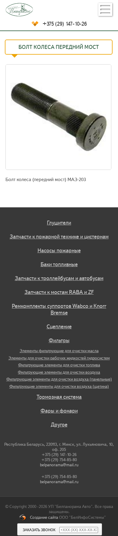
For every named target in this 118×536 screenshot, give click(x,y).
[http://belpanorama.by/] (59, 9)
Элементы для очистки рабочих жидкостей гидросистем (59, 358)
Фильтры (59, 340)
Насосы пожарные (59, 250)
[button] (105, 9)
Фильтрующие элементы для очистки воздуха (59, 372)
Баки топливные (59, 264)
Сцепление (59, 326)
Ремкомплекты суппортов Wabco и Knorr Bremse (59, 309)
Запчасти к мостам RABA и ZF (59, 292)
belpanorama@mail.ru (59, 464)
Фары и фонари (59, 410)
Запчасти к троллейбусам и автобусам (59, 278)
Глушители (59, 222)
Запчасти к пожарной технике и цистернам (59, 236)
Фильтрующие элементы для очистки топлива (59, 365)
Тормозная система (59, 397)
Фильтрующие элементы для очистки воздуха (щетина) (59, 386)
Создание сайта (44, 517)
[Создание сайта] (24, 517)
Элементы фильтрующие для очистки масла (59, 350)
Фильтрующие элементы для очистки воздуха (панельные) (59, 379)
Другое (59, 424)
